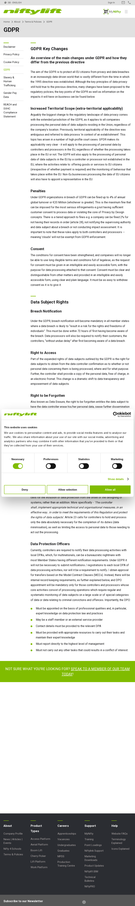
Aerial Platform (39, 844)
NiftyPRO (90, 886)
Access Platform (40, 839)
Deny (25, 489)
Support (90, 825)
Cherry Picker (38, 856)
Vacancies (63, 839)
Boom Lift (36, 850)
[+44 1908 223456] (129, 2)
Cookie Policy (11, 62)
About (17, 21)
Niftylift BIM (91, 871)
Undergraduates (66, 845)
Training (89, 839)
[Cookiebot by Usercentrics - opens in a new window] (115, 414)
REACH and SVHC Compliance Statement (10, 110)
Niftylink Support (94, 850)
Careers (63, 825)
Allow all (110, 489)
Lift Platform (38, 861)
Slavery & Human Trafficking (9, 81)
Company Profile (13, 833)
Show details (116, 478)
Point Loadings (93, 845)
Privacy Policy (11, 54)
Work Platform (39, 867)
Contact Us (123, 2)
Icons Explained (120, 848)
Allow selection (67, 489)
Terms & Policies (33, 21)
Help (114, 825)
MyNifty (112, 11)
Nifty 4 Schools (12, 848)
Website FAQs (119, 833)
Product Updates (94, 865)
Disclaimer (9, 46)
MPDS (60, 856)
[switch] (51, 466)
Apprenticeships (66, 833)
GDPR (7, 69)
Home (7, 21)
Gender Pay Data (10, 95)
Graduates (63, 850)
